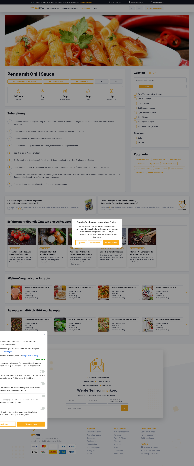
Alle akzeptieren (111, 243)
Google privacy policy (30, 355)
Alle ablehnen (95, 243)
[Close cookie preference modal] (44, 334)
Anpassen (81, 243)
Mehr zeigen (7, 351)
